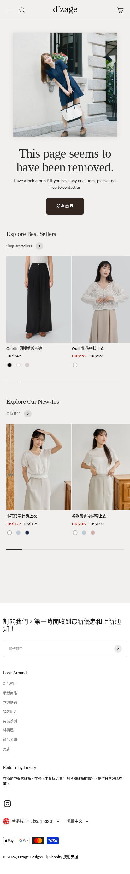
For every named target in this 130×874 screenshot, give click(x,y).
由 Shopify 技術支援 (61, 856)
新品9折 (9, 683)
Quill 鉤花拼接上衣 (88, 348)
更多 (6, 749)
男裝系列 (10, 721)
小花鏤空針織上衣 (21, 516)
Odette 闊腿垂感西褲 (24, 348)
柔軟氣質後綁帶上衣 (89, 516)
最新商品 (10, 693)
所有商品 (65, 206)
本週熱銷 (10, 702)
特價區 (8, 730)
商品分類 (10, 739)
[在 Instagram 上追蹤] (7, 803)
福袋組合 (10, 711)
